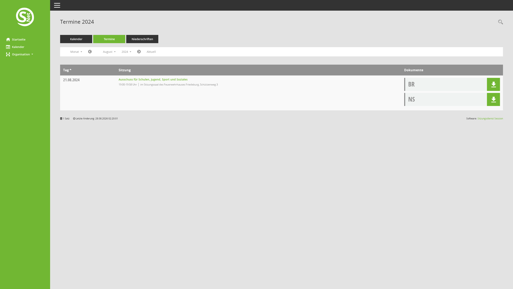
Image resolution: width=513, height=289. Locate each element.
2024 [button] (125, 52)
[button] (25, 54)
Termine (109, 39)
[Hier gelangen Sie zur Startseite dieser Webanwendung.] (25, 17)
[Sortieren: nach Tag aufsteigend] (70, 70)
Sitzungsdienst (490, 118)
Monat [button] (75, 52)
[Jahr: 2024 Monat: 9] (139, 51)
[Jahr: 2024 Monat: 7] (90, 51)
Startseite (18, 39)
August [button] (108, 52)
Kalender (18, 47)
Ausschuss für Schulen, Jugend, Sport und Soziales (153, 79)
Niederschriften (142, 39)
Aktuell (151, 52)
